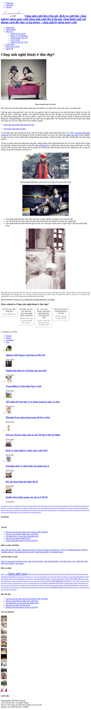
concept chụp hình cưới (59, 508)
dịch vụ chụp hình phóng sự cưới (32, 506)
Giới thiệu (9, 5)
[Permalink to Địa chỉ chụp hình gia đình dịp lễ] (9, 477)
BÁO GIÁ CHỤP (12, 47)
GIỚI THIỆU (11, 29)
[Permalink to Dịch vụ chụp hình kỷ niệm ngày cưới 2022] (9, 446)
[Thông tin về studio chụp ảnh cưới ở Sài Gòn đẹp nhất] (4, 678)
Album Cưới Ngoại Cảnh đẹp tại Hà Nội (25, 355)
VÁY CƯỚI (15, 40)
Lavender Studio (77, 510)
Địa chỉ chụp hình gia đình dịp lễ (22, 481)
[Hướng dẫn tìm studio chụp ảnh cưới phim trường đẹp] (4, 691)
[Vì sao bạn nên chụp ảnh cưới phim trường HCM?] (4, 640)
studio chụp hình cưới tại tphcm (54, 585)
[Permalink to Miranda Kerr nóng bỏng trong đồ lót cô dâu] (9, 413)
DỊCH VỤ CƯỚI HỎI (19, 36)
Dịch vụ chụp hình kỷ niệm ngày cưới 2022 (27, 450)
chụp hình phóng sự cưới (24, 552)
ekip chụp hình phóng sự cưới (17, 583)
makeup (3, 510)
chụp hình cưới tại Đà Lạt (65, 510)
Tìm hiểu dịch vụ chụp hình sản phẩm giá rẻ (27, 466)
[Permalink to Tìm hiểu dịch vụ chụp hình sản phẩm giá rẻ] (9, 461)
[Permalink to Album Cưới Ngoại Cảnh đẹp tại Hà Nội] (9, 350)
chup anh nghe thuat (35, 561)
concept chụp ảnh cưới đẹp (57, 579)
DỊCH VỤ (10, 32)
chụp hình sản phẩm (35, 512)
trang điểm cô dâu (42, 510)
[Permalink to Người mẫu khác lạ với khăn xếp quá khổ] (9, 366)
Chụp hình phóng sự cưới (48, 506)
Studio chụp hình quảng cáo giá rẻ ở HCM (27, 497)
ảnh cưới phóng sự (53, 510)
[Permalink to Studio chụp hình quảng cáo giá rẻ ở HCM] (9, 493)
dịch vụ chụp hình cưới (15, 506)
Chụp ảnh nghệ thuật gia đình (15, 129)
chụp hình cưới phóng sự (62, 506)
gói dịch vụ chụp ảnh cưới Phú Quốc (11, 508)
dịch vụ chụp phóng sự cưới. (77, 581)
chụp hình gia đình (42, 552)
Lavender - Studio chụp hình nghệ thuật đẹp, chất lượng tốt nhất (43, 322)
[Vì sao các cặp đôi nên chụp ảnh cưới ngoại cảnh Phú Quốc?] (4, 666)
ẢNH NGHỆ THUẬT (19, 38)
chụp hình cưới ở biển (54, 576)
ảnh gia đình (4, 512)
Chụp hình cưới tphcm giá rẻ (25, 576)
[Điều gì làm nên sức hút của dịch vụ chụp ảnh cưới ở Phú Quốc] (4, 685)
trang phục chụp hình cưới (21, 587)
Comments (10, 340)
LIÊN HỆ (9, 49)
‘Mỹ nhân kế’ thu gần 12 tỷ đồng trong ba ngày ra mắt (33, 402)
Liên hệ (8, 7)
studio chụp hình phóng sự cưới (44, 508)
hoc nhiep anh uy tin (67, 561)
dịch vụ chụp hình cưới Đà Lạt (37, 581)
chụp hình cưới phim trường (29, 510)
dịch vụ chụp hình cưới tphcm (20, 581)
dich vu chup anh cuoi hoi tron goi (14, 561)
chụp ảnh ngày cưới (30, 579)
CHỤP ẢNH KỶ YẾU (19, 42)
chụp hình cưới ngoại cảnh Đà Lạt (62, 574)
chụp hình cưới (85, 506)
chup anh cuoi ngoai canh (10, 550)
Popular (8, 336)
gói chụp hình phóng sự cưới (34, 583)
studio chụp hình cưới (40, 585)
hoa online (19, 563)
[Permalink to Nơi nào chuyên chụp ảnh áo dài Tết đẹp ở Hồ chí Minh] (9, 430)
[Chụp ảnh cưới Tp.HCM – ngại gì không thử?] (4, 653)
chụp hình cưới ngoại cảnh (74, 508)
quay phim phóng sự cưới (26, 585)
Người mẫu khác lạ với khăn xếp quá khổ (26, 370)
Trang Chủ (10, 27)
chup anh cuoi (5, 506)
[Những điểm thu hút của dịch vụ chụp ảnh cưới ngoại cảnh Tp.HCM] (4, 634)
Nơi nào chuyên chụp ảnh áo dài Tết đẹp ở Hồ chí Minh (33, 435)
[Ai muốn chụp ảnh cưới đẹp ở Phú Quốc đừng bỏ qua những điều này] (4, 672)
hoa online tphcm (56, 552)
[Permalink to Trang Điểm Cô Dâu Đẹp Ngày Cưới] (9, 382)
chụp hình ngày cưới (66, 576)
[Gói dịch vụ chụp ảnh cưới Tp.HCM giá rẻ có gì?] (4, 646)
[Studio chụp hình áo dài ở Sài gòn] (4, 621)
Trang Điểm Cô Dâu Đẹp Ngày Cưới (23, 386)
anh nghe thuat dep (51, 561)
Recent (8, 338)
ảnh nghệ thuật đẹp (42, 145)
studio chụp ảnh (72, 135)
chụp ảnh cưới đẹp (75, 506)
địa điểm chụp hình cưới (28, 508)
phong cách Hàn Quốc (23, 512)
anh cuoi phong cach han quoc (48, 550)
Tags (7, 342)
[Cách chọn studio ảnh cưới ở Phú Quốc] (4, 659)
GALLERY (10, 44)
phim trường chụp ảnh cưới (13, 510)
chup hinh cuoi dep (28, 550)
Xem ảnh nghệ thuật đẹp (9, 314)
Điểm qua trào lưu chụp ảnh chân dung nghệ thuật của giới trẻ (26, 320)
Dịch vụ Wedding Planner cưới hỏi (74, 550)
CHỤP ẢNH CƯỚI (17, 34)
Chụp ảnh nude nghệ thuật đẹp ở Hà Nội (19, 125)
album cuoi (85, 508)
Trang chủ (9, 3)
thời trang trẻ (86, 510)
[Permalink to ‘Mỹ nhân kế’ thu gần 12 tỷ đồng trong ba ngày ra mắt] (9, 397)
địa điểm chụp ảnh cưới (72, 587)
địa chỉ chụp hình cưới (45, 587)
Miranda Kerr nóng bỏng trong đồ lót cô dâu (28, 417)
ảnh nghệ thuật (12, 512)
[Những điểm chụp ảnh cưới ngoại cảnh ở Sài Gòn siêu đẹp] (4, 627)
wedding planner (7, 552)
